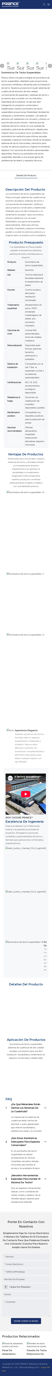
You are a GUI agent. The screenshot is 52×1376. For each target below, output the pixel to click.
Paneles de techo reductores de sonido (37, 1352)
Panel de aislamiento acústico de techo (12, 1352)
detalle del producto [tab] (26, 175)
